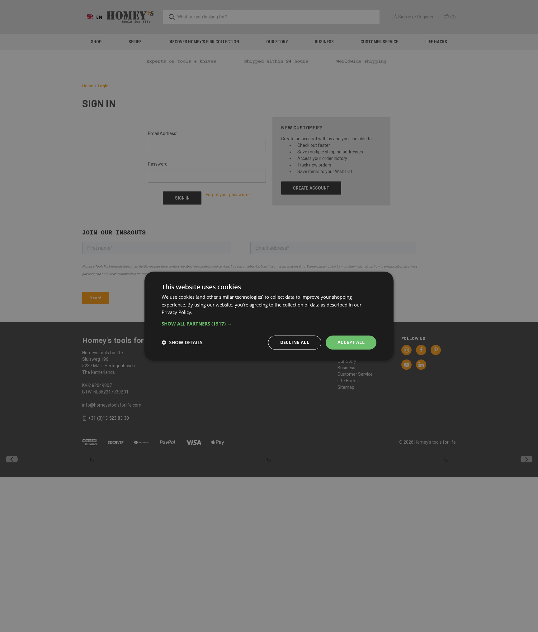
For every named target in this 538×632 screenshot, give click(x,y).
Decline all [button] (294, 342)
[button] (269, 323)
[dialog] (269, 316)
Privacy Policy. (177, 312)
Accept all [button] (351, 342)
